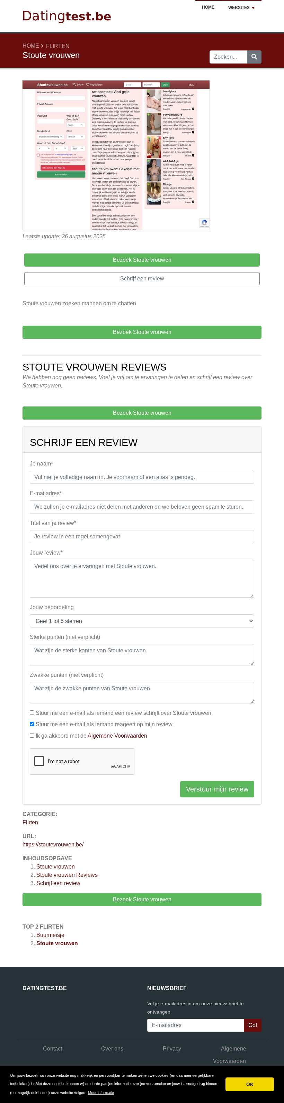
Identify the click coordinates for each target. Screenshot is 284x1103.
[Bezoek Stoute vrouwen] (116, 156)
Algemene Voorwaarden (117, 736)
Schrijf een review (58, 883)
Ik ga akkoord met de (91, 736)
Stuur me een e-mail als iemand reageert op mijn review (104, 724)
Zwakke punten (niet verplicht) (67, 675)
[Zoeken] (254, 57)
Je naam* (41, 464)
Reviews (67, 875)
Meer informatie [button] (101, 1093)
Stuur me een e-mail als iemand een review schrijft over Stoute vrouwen (123, 713)
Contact (52, 1049)
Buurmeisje (50, 935)
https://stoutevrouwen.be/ (53, 844)
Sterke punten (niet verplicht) (65, 637)
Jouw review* (46, 553)
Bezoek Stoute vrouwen (142, 899)
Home (208, 7)
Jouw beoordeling (52, 607)
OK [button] (250, 1084)
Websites (239, 7)
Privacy (172, 1049)
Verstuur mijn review (217, 789)
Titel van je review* (53, 523)
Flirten (58, 46)
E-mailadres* (46, 493)
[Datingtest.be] (68, 15)
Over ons (112, 1049)
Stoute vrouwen (55, 867)
